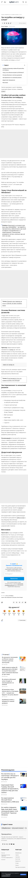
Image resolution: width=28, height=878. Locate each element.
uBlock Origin (21, 517)
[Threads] (9, 844)
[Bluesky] (11, 844)
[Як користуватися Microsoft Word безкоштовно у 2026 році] (23, 799)
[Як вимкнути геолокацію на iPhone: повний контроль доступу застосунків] (23, 658)
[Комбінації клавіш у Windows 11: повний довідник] (23, 701)
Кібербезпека (6, 828)
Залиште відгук (22, 620)
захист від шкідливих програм (8, 597)
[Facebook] (2, 844)
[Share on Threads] (8, 23)
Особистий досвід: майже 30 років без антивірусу (13, 69)
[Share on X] (6, 23)
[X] (4, 844)
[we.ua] (13, 844)
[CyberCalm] (14, 2)
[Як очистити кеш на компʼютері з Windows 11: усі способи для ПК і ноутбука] (23, 775)
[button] (23, 874)
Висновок (5, 82)
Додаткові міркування (9, 80)
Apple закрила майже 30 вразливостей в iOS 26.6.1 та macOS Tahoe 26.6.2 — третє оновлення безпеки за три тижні (10, 671)
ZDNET (3, 91)
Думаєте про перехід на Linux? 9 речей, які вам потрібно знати (12, 303)
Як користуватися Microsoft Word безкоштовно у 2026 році (10, 800)
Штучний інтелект (18, 828)
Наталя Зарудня (4, 26)
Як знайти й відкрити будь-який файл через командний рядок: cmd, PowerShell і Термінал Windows (9, 811)
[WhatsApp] (8, 844)
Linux (6, 595)
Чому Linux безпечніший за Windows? (13, 72)
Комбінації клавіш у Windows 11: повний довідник (8, 701)
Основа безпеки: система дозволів (12, 75)
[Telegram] (6, 844)
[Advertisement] (14, 8)
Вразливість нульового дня (16, 225)
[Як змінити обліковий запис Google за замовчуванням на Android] (23, 680)
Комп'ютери (20, 597)
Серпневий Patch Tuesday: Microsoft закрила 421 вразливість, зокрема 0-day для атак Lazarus (10, 788)
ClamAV (20, 508)
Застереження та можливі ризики (12, 77)
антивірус (10, 595)
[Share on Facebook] (4, 23)
